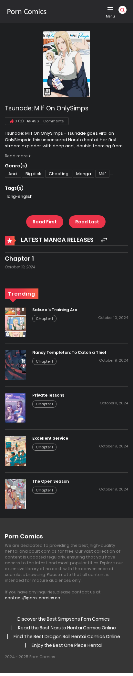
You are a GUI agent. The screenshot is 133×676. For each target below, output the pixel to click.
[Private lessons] (15, 407)
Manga (83, 174)
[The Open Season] (15, 493)
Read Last (87, 222)
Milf (102, 174)
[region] (66, 620)
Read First (45, 222)
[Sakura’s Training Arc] (15, 322)
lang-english (20, 196)
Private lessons (48, 395)
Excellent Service (50, 438)
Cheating (58, 174)
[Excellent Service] (15, 450)
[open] (110, 9)
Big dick (33, 174)
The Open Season (50, 481)
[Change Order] (104, 240)
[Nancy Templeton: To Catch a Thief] (15, 365)
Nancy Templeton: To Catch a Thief (69, 352)
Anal (12, 174)
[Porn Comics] (26, 11)
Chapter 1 (19, 258)
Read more (17, 156)
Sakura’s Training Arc (54, 309)
